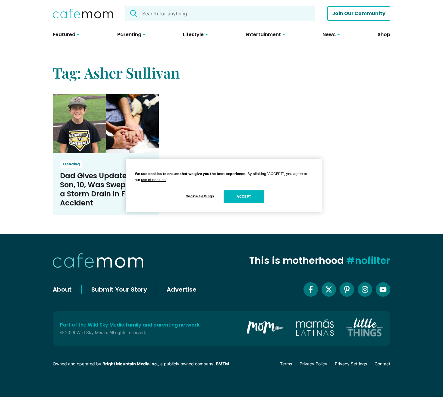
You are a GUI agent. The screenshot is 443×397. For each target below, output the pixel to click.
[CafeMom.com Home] (83, 13)
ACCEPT (244, 196)
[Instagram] (365, 289)
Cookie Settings (200, 196)
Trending (71, 164)
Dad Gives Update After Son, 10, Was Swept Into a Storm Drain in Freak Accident (103, 189)
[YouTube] (383, 289)
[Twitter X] (329, 289)
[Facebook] (310, 289)
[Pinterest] (347, 289)
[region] (224, 185)
